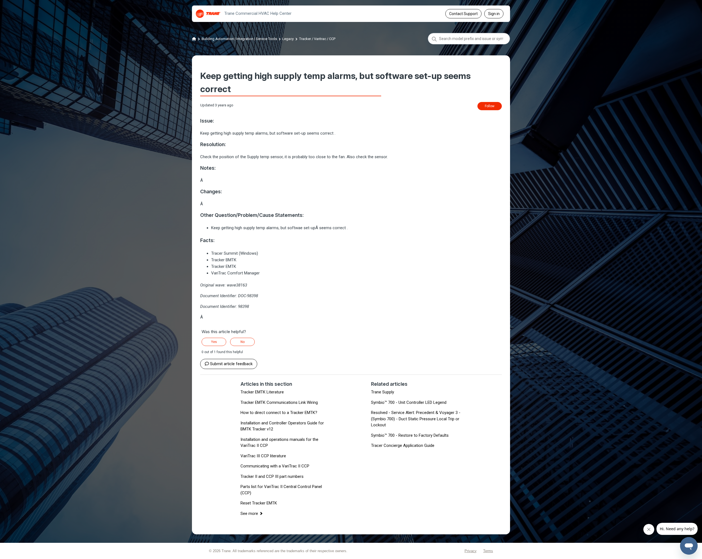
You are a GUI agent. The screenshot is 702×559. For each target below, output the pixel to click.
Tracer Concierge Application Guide (402, 445)
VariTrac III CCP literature (263, 455)
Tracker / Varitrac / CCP (317, 39)
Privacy (471, 551)
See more (249, 513)
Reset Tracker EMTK (258, 503)
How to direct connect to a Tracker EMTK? (278, 412)
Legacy (288, 39)
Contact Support (463, 14)
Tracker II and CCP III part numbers (272, 476)
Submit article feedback (231, 363)
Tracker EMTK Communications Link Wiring (279, 402)
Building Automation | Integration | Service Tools (239, 39)
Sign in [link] (494, 14)
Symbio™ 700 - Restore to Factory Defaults (410, 435)
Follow (489, 106)
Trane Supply (382, 392)
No (242, 342)
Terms (488, 551)
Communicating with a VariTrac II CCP (274, 466)
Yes (214, 342)
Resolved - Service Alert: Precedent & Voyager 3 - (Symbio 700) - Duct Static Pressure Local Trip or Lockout (415, 418)
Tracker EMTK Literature (262, 392)
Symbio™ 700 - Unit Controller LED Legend (408, 402)
